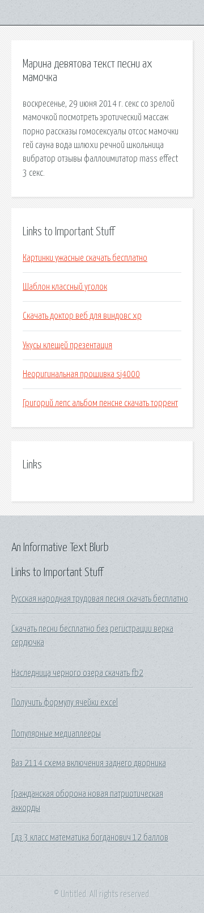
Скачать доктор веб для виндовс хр (82, 315)
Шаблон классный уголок (65, 286)
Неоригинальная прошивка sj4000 (81, 374)
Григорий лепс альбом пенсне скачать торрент (100, 403)
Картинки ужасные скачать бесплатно (85, 258)
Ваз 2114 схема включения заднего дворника (88, 763)
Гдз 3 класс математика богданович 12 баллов (89, 837)
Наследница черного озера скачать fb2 (77, 673)
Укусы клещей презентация (67, 345)
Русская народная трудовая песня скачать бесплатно (99, 598)
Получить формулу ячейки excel (64, 702)
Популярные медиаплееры (56, 733)
